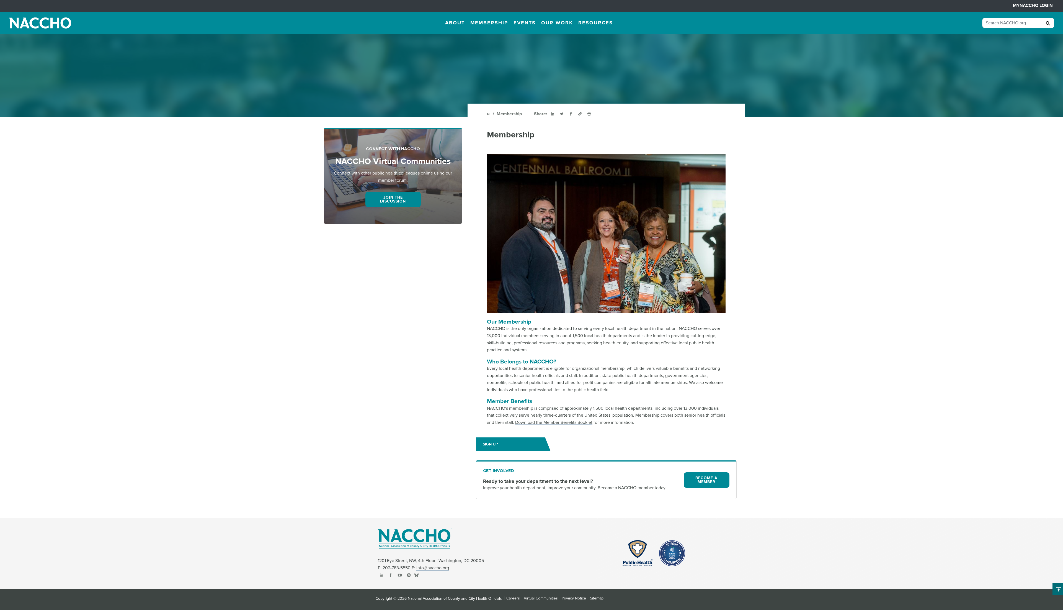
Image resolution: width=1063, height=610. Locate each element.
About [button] (455, 23)
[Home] (489, 114)
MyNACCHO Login (1033, 5)
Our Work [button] (557, 23)
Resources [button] (595, 23)
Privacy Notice (574, 598)
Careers (513, 598)
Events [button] (525, 23)
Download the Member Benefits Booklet (553, 422)
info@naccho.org (432, 568)
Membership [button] (489, 23)
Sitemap (596, 598)
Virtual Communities (541, 598)
